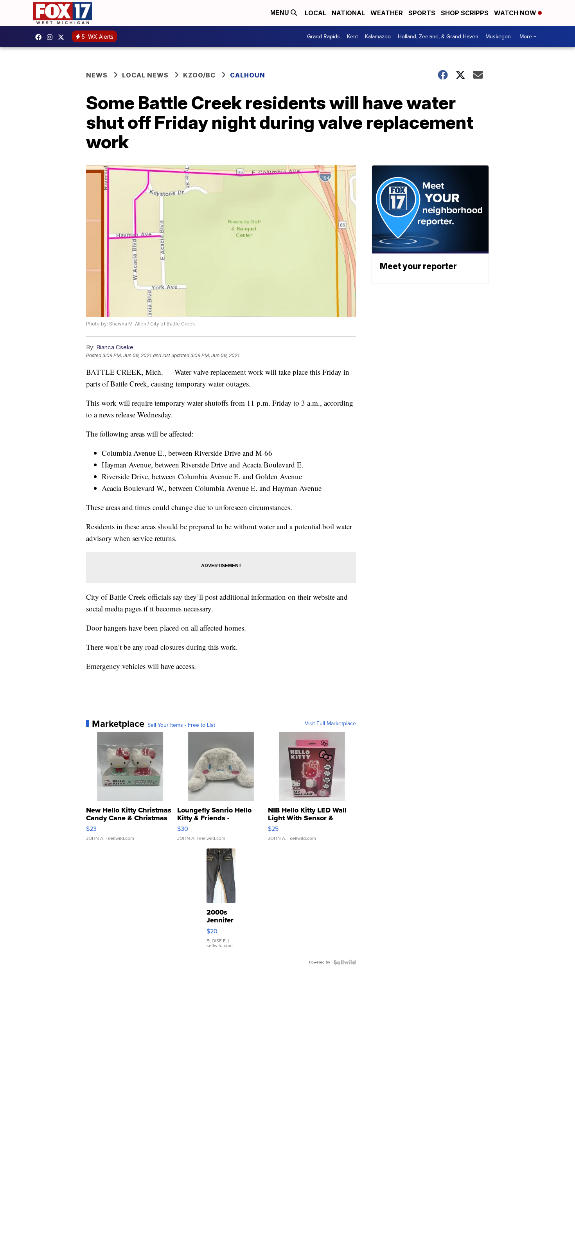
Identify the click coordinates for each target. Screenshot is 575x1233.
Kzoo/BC (199, 75)
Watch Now (516, 13)
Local (315, 13)
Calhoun (247, 75)
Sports (421, 13)
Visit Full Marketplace (330, 723)
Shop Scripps (465, 13)
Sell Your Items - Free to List (181, 725)
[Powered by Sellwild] (344, 962)
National (348, 13)
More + (527, 36)
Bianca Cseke (114, 347)
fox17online (40, 37)
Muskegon (498, 36)
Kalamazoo (378, 36)
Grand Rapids (323, 36)
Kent (352, 36)
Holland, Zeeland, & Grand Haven (438, 36)
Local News (145, 75)
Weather (386, 13)
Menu (280, 12)
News (97, 75)
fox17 (63, 37)
